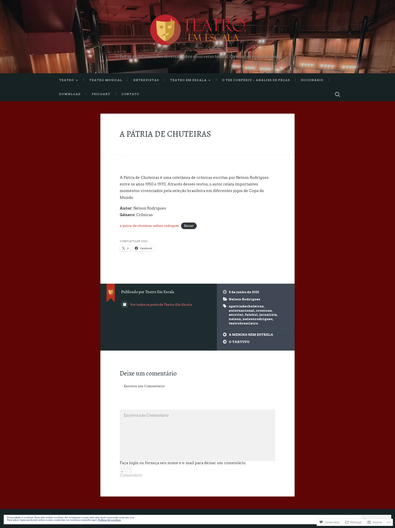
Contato (130, 94)
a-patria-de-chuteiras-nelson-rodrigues (149, 226)
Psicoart (101, 94)
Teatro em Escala (188, 80)
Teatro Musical (105, 80)
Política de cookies (109, 519)
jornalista (268, 315)
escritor (236, 315)
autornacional (241, 310)
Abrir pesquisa (337, 94)
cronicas (264, 310)
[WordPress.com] (122, 467)
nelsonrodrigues (258, 319)
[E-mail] (130, 467)
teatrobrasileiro (243, 323)
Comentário (131, 475)
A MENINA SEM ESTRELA (251, 335)
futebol (251, 315)
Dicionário (312, 80)
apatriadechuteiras (246, 306)
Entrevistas (146, 80)
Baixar (189, 226)
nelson (235, 319)
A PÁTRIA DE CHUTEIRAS (165, 134)
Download (70, 94)
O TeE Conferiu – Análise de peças (256, 80)
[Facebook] (126, 467)
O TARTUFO (239, 342)
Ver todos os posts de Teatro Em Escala (160, 305)
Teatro (66, 80)
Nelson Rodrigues (244, 299)
